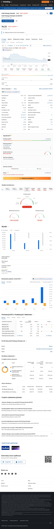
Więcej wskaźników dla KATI (45, 88)
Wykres (10, 39)
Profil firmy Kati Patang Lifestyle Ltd (13, 341)
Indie (51, 351)
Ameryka (50, 5)
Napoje (50, 346)
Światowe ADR (35, 5)
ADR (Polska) (44, 5)
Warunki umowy (5, 520)
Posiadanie (12, 42)
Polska (6, 5)
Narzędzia (30, 488)
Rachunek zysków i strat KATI (11, 279)
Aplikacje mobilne (32, 483)
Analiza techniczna (8, 185)
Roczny (3, 282)
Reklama (3, 483)
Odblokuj (49, 75)
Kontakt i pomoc (4, 485)
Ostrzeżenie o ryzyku (24, 520)
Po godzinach (23, 5)
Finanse (28, 39)
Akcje (2, 5)
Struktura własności (8, 356)
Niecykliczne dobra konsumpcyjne (44, 348)
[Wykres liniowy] (5, 45)
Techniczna (34, 39)
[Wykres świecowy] (3, 45)
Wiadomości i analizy (18, 39)
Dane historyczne (19, 42)
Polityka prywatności (14, 520)
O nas (2, 480)
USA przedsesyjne (14, 5)
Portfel (29, 485)
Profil (8, 42)
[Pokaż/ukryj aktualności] (30, 45)
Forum (40, 39)
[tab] (8, 189)
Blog (29, 480)
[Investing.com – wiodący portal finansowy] (7, 2)
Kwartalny (9, 282)
